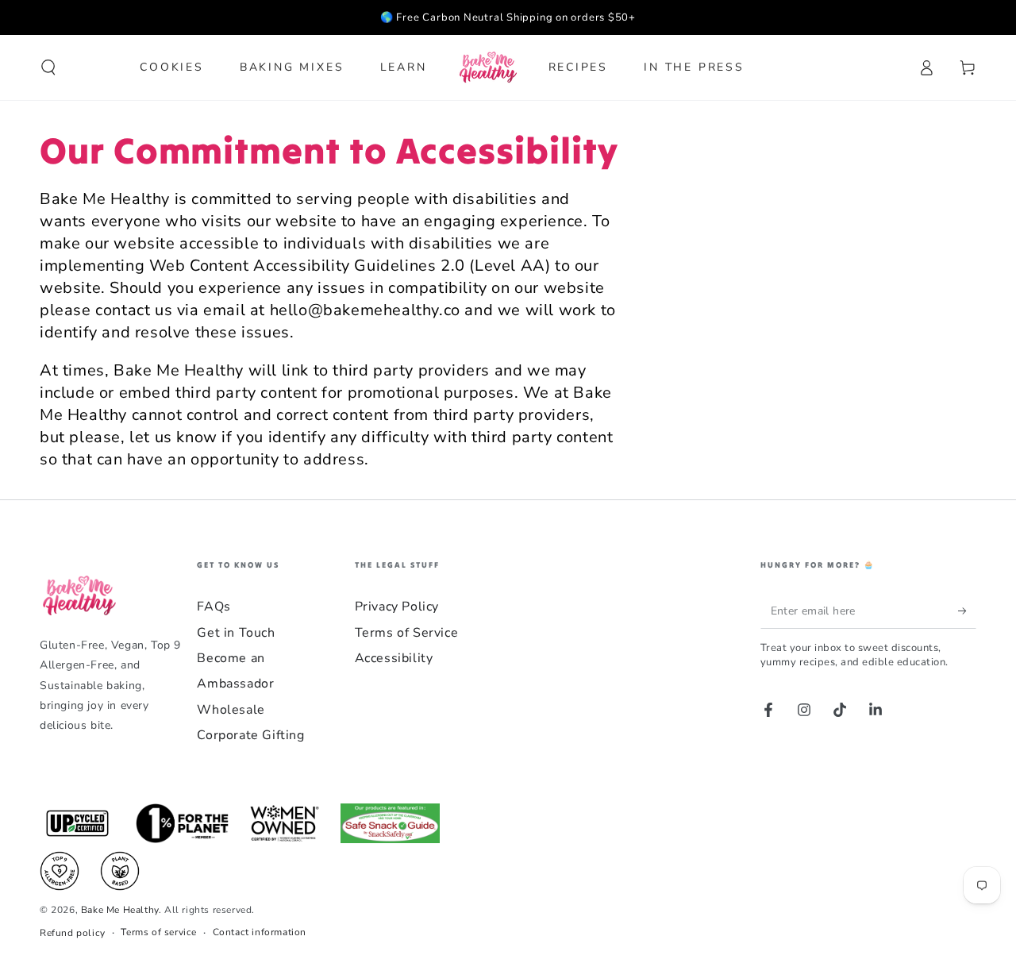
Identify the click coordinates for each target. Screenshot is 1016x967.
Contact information (259, 932)
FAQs (213, 606)
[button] (48, 67)
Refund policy (73, 933)
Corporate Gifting (250, 735)
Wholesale (230, 710)
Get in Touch (236, 632)
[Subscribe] (967, 610)
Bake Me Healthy (120, 909)
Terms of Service (407, 632)
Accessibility (394, 658)
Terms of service (159, 932)
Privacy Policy (397, 606)
